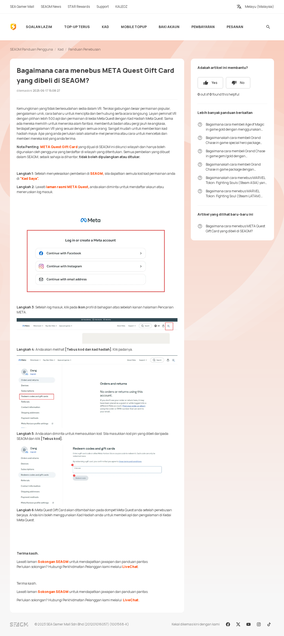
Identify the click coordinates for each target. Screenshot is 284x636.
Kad (61, 49)
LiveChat (130, 566)
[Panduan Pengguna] (13, 27)
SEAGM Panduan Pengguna (31, 49)
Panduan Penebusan (84, 49)
